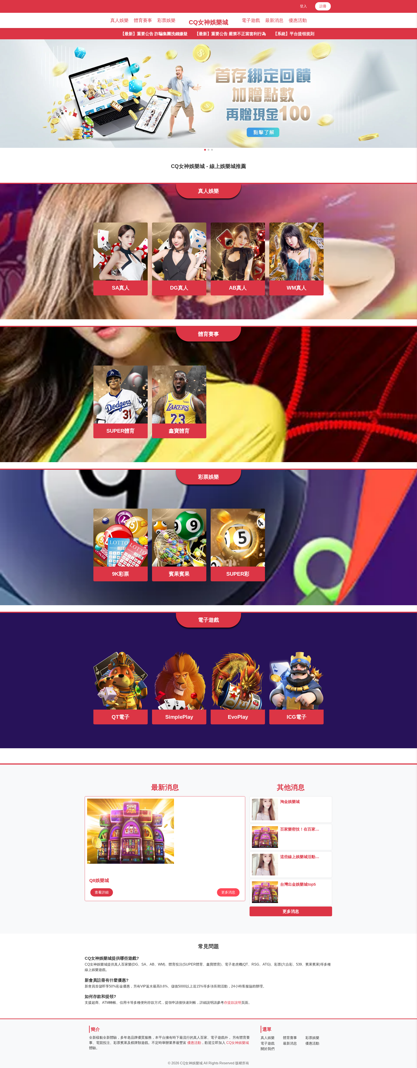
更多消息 (228, 892)
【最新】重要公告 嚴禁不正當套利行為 (183, 33)
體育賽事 (143, 20)
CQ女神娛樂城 (237, 1043)
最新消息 (274, 20)
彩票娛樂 (166, 20)
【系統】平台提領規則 (246, 33)
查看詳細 (102, 892)
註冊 (322, 6)
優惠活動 (298, 20)
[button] (205, 150)
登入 (303, 6)
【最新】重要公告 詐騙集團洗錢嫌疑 (107, 33)
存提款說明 (232, 1002)
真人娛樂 (119, 20)
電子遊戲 (251, 20)
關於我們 (268, 1049)
